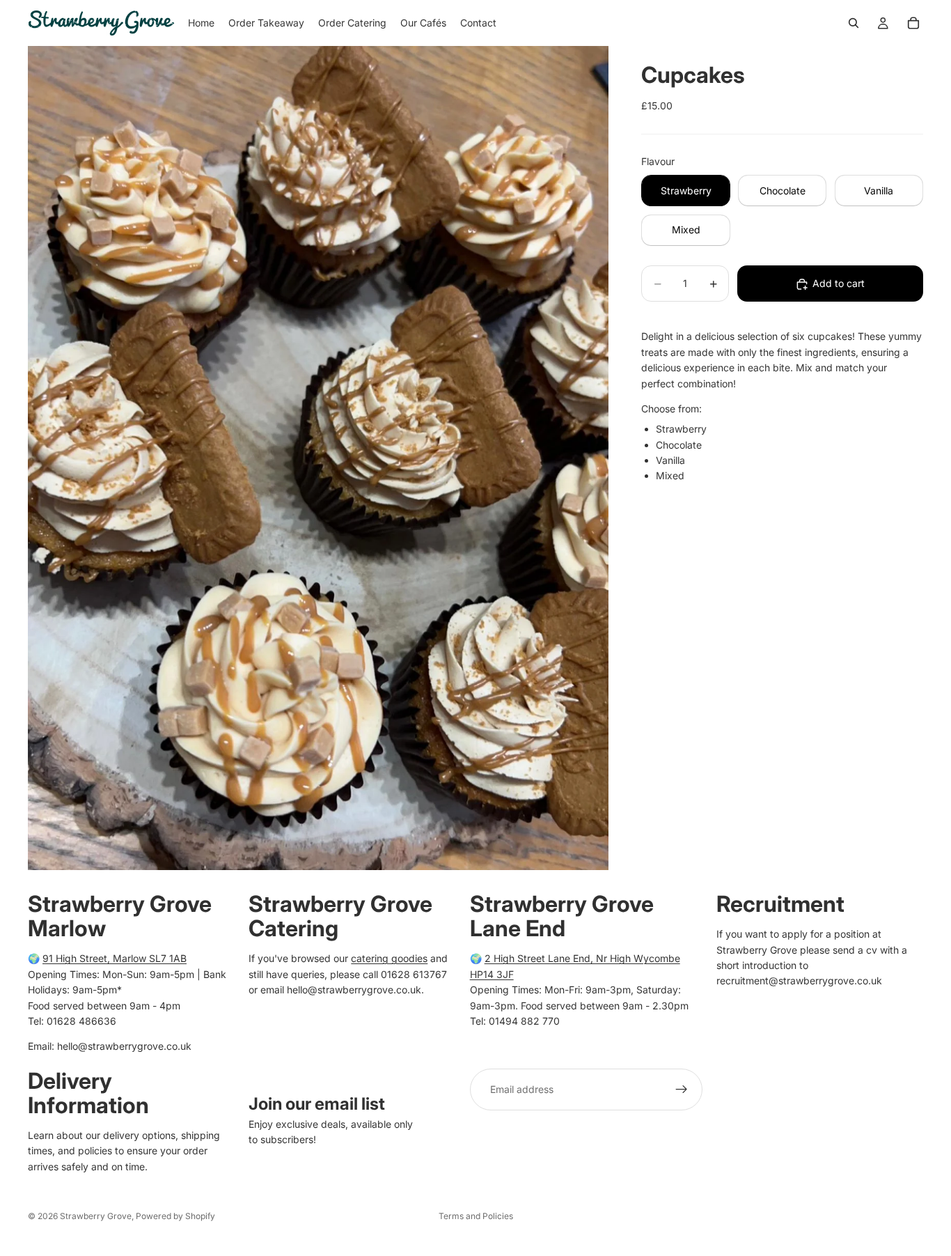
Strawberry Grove (96, 1216)
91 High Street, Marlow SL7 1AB (114, 958)
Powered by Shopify (175, 1216)
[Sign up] (681, 1088)
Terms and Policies (476, 1216)
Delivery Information (88, 1092)
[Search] (853, 23)
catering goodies (389, 958)
